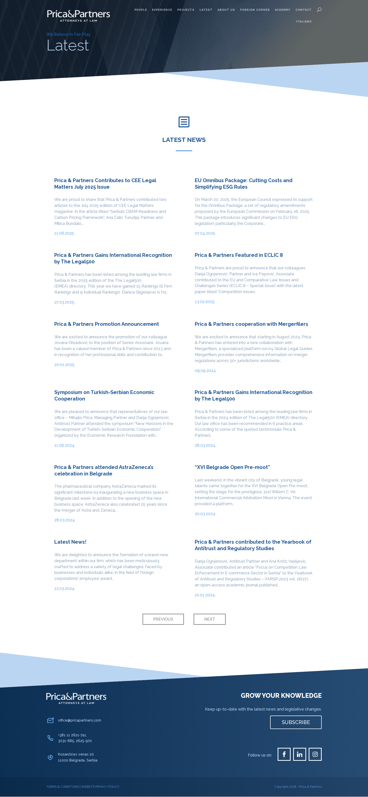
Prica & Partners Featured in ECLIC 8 (239, 255)
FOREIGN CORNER (255, 9)
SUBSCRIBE (296, 722)
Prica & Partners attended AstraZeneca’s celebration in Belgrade (103, 470)
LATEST (206, 9)
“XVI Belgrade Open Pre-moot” (232, 467)
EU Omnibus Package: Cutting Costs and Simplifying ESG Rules (243, 183)
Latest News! (70, 542)
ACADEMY (282, 9)
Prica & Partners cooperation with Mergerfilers (251, 324)
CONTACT (303, 9)
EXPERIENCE (162, 9)
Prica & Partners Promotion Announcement (106, 324)
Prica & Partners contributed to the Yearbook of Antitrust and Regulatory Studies (253, 545)
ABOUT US (226, 9)
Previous (163, 619)
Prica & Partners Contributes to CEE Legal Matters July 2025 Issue (105, 183)
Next (209, 619)
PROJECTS (186, 9)
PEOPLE (140, 9)
